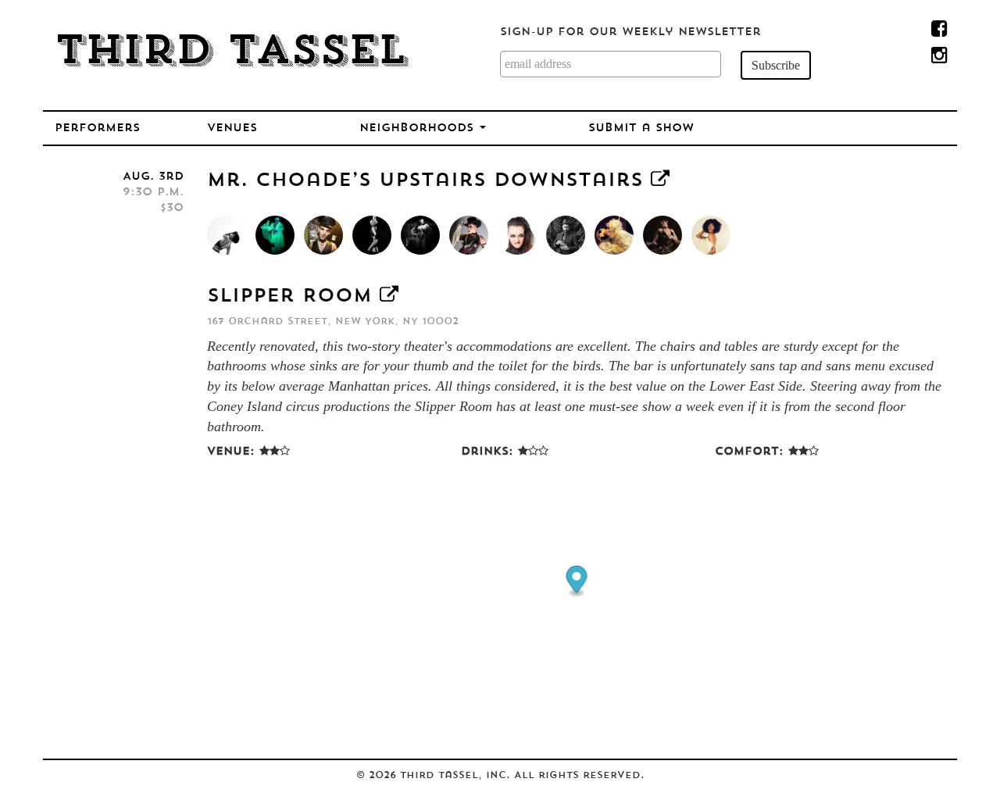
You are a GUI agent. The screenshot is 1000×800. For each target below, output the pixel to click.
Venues (232, 128)
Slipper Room (289, 297)
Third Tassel (231, 53)
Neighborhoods (418, 128)
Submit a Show (641, 128)
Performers (97, 128)
